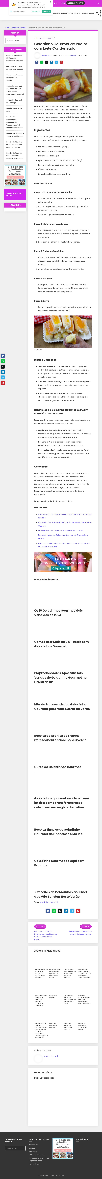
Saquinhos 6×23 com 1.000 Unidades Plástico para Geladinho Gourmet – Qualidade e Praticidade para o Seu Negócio (41, 1030)
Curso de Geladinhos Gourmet (53, 1025)
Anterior (40, 926)
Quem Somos (33, 1152)
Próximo (86, 926)
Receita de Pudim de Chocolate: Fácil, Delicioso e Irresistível (14, 156)
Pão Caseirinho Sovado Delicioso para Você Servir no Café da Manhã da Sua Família (45, 935)
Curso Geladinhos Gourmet (14, 194)
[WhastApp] (41, 62)
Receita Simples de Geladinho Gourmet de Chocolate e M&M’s (54, 973)
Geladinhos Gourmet (18, 28)
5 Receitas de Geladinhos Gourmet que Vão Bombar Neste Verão (70, 999)
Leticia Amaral (46, 55)
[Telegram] (56, 62)
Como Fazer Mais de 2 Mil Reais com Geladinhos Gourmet (15, 58)
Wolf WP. (61, 1175)
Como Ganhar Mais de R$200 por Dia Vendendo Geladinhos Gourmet (70, 973)
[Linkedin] (51, 62)
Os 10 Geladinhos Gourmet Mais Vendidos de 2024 (60, 530)
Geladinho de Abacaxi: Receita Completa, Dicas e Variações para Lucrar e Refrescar (84, 973)
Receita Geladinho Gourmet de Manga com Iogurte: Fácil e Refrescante (41, 973)
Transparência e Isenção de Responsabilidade (39, 1159)
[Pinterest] (61, 62)
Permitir (46, 11)
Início (7, 28)
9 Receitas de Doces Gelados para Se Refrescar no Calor (80, 932)
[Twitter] (46, 62)
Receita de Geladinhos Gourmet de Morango (68, 1026)
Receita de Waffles (53, 997)
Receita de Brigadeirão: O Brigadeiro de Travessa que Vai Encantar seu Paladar (14, 122)
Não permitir (36, 11)
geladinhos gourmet (49, 902)
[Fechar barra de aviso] (98, 3)
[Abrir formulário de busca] (97, 13)
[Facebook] (36, 62)
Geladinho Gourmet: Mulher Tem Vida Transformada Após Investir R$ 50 (84, 999)
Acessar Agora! (75, 3)
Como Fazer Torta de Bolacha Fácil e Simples (14, 77)
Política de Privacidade (37, 1155)
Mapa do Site (33, 1145)
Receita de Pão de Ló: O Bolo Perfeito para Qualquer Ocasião (14, 144)
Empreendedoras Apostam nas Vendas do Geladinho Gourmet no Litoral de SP (41, 1000)
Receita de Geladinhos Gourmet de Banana (82, 1026)
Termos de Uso (34, 1164)
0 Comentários (71, 55)
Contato (32, 1148)
